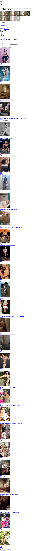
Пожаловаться (4, 24)
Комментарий (2, 43)
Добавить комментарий (3, 39)
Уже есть (2, 35)
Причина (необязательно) (4, 38)
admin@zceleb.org (10, 549)
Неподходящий (3, 33)
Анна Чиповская (6, 29)
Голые (6, 28)
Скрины (4, 28)
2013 (2, 28)
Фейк (2, 34)
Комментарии (9, 39)
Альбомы (3, 5)
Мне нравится (2, 21)
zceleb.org (5, 549)
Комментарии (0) (4, 25)
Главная (3, 4)
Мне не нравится (6, 21)
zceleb (1, 0)
